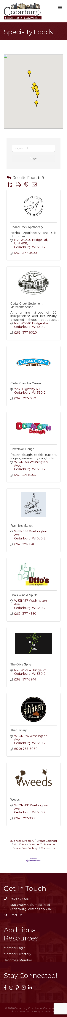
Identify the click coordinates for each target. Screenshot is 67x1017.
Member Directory (17, 954)
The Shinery (18, 730)
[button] (29, 73)
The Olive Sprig (20, 664)
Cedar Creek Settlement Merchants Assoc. (26, 305)
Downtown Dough (22, 449)
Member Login (14, 948)
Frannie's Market (21, 525)
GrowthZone (48, 1011)
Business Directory (22, 840)
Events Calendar (46, 840)
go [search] (35, 158)
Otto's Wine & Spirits (23, 595)
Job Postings (30, 848)
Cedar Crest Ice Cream (25, 383)
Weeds (15, 799)
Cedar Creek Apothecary (26, 227)
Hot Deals (20, 844)
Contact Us (48, 848)
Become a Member (18, 960)
